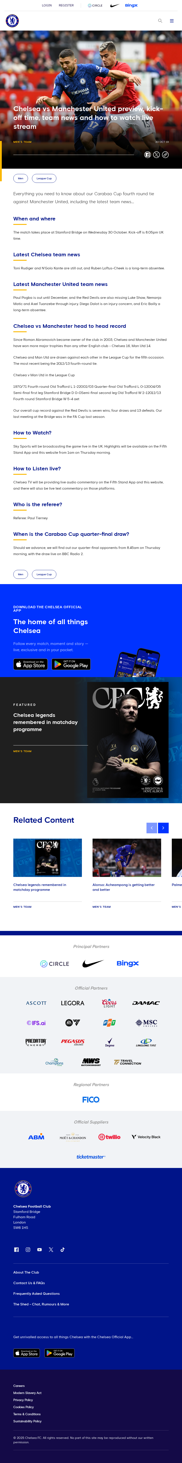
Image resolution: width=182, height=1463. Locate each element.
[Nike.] (114, 5)
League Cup (44, 178)
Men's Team (22, 142)
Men (20, 178)
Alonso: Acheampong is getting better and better (124, 887)
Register (66, 5)
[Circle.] (96, 5)
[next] (163, 828)
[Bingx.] (131, 5)
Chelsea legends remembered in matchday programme (39, 887)
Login (47, 5)
